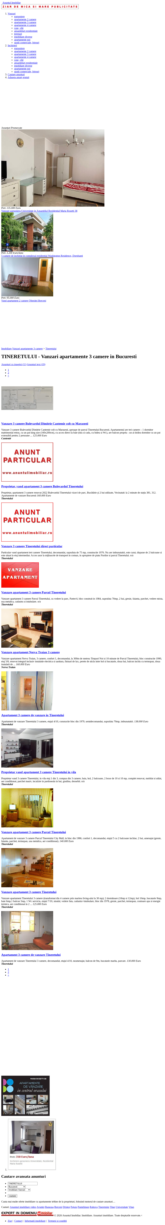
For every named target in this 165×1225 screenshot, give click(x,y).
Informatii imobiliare (35, 1221)
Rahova (94, 1207)
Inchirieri (12, 45)
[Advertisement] (82, 103)
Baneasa (49, 1207)
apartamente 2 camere (25, 19)
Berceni (58, 1207)
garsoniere (19, 16)
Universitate (122, 1207)
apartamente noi (22, 39)
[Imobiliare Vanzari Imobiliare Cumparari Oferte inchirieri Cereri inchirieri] (19, 1189)
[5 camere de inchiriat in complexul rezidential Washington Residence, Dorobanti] (27, 250)
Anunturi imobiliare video (23, 1207)
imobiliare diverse (23, 36)
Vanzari (11, 13)
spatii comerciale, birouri (26, 42)
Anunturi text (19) (36, 364)
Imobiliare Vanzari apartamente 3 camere (22, 348)
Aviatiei (40, 1207)
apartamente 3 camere (25, 22)
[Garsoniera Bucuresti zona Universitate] (32, 1169)
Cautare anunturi (16, 74)
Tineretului (50, 348)
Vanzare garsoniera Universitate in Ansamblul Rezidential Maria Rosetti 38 (39, 211)
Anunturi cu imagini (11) (13, 364)
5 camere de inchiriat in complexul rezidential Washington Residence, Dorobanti (42, 255)
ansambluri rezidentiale (26, 31)
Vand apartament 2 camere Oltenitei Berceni (23, 300)
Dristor (66, 1207)
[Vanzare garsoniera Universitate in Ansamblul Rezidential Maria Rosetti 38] (52, 205)
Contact (18, 1221)
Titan (112, 1207)
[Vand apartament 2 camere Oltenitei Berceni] (27, 295)
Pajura (74, 1207)
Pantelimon (83, 1207)
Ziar (10, 1221)
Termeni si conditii (57, 1221)
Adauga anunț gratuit (18, 77)
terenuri (18, 34)
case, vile (19, 28)
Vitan (131, 1207)
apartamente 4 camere (25, 25)
